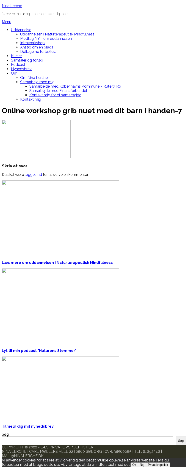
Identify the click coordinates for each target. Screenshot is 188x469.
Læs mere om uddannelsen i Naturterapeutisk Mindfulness (57, 262)
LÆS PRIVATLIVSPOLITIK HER (67, 447)
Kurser (16, 56)
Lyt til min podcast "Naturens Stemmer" (39, 350)
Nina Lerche (12, 6)
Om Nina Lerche (34, 77)
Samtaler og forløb (27, 60)
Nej (142, 464)
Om (14, 73)
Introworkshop (32, 43)
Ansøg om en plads (36, 47)
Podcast (18, 64)
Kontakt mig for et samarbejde (55, 95)
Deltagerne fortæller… (38, 51)
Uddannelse (21, 30)
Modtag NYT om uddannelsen (46, 38)
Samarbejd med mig (37, 82)
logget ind (33, 174)
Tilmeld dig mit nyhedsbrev (28, 426)
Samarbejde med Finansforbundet (58, 90)
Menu (6, 22)
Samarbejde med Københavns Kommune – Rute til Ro (75, 86)
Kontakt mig (30, 99)
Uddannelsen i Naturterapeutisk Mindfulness (57, 34)
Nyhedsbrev (21, 69)
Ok (134, 464)
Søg (5, 434)
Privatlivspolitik (158, 464)
